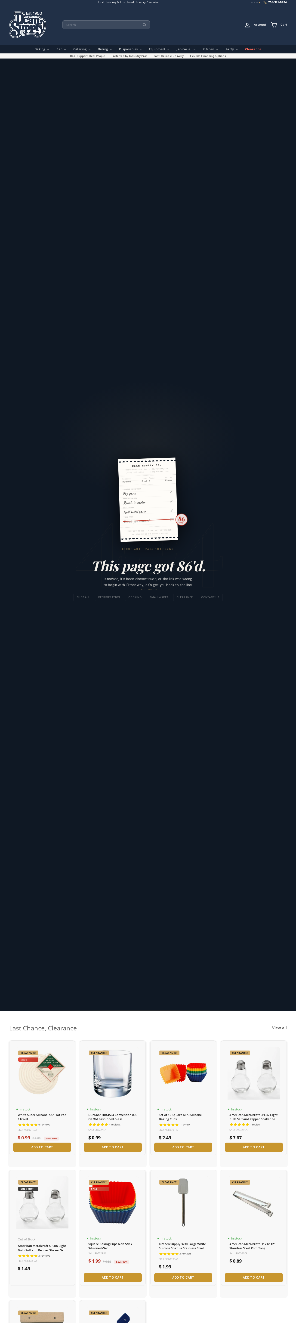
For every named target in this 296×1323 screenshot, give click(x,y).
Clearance (253, 49)
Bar (59, 49)
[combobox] (106, 24)
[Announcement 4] (259, 2)
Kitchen (209, 49)
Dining (103, 49)
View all (279, 1028)
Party (230, 49)
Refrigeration (109, 597)
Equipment (157, 49)
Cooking (135, 597)
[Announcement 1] (252, 2)
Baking (40, 49)
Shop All (83, 597)
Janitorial (184, 49)
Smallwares (159, 597)
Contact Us (210, 597)
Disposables (129, 49)
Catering (80, 49)
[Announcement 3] (257, 2)
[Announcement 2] (254, 2)
